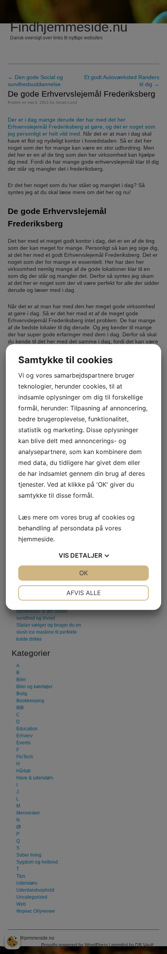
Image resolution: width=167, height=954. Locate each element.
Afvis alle (83, 593)
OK (83, 573)
